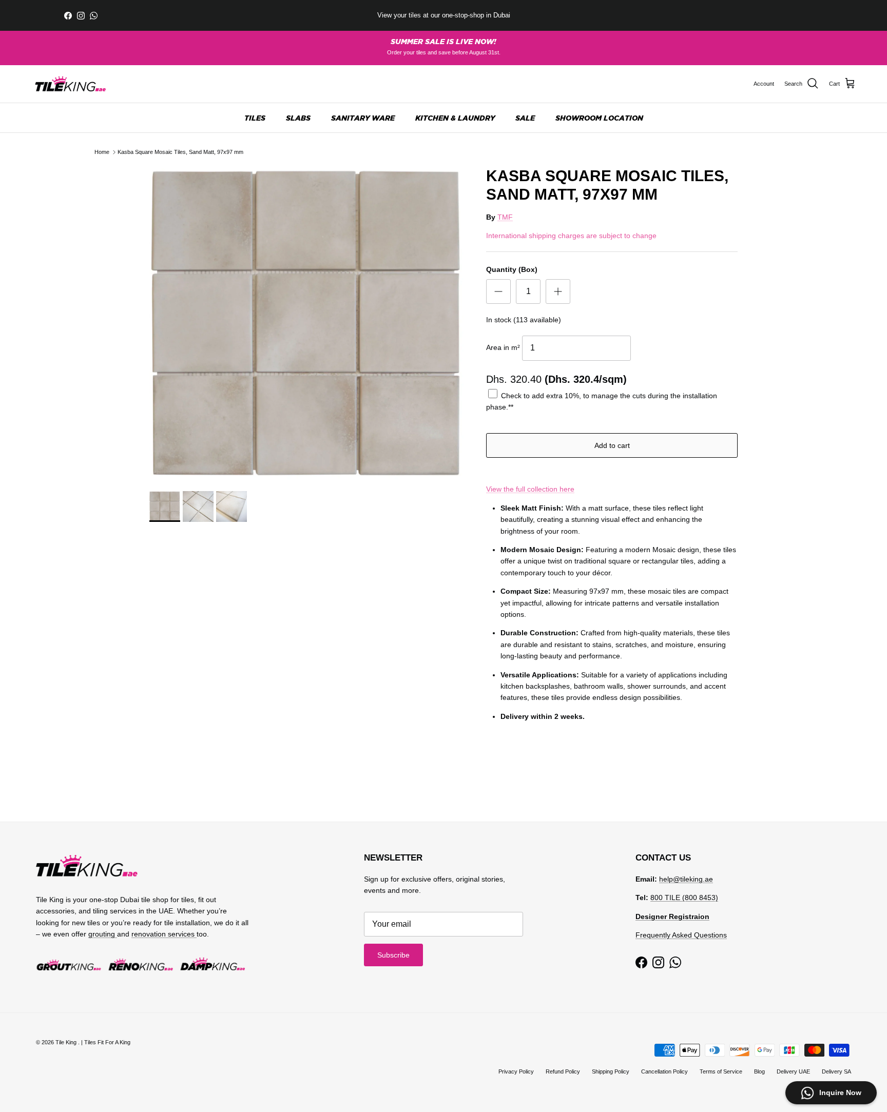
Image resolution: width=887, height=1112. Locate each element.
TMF (505, 217)
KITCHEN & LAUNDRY (455, 117)
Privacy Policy (516, 1071)
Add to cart (612, 445)
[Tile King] (70, 83)
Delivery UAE (793, 1071)
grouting (102, 934)
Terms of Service (721, 1071)
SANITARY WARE (363, 117)
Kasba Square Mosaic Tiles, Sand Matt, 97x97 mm (180, 152)
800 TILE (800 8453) (684, 897)
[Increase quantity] (558, 291)
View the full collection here (530, 489)
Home (101, 152)
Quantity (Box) (511, 269)
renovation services (164, 934)
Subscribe (393, 955)
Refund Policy (563, 1071)
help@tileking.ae (686, 879)
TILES (254, 117)
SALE (525, 117)
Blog (759, 1071)
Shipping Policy (610, 1071)
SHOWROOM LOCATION (599, 117)
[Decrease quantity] (498, 291)
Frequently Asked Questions (681, 935)
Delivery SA (836, 1071)
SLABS (298, 117)
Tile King (66, 1042)
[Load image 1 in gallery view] (306, 324)
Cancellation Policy (664, 1071)
